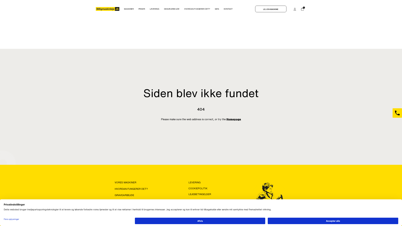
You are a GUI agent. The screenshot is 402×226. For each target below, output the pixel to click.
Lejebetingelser (199, 194)
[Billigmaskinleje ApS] (107, 9)
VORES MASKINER (125, 182)
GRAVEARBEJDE (124, 195)
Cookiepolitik (197, 188)
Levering (194, 182)
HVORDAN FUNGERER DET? (131, 189)
